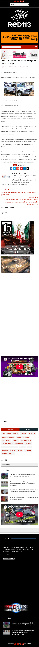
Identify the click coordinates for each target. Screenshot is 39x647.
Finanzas (26, 437)
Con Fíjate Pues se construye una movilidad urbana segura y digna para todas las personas (22, 475)
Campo (9, 434)
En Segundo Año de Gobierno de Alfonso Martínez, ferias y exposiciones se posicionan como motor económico (24, 491)
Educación (32, 434)
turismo (11, 453)
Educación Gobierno (8, 437)
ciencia (12, 450)
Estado (18, 437)
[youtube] (23, 1)
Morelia (28, 443)
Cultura (15, 434)
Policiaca (22, 447)
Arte (3, 434)
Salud (29, 447)
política (4, 453)
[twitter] (15, 1)
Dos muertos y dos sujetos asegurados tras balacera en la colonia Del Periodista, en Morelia (19, 544)
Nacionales (5, 447)
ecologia (20, 450)
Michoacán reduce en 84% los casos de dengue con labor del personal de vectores (24, 498)
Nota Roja (14, 447)
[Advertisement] (19, 294)
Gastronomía (6, 440)
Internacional (19, 443)
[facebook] (18, 1)
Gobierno (15, 440)
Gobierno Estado (26, 440)
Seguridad (25, 67)
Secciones (10, 430)
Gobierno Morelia (7, 443)
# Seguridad (21, 165)
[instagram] (21, 1)
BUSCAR (28, 430)
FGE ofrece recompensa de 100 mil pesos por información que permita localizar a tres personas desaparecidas (22, 483)
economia (28, 450)
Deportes (23, 434)
